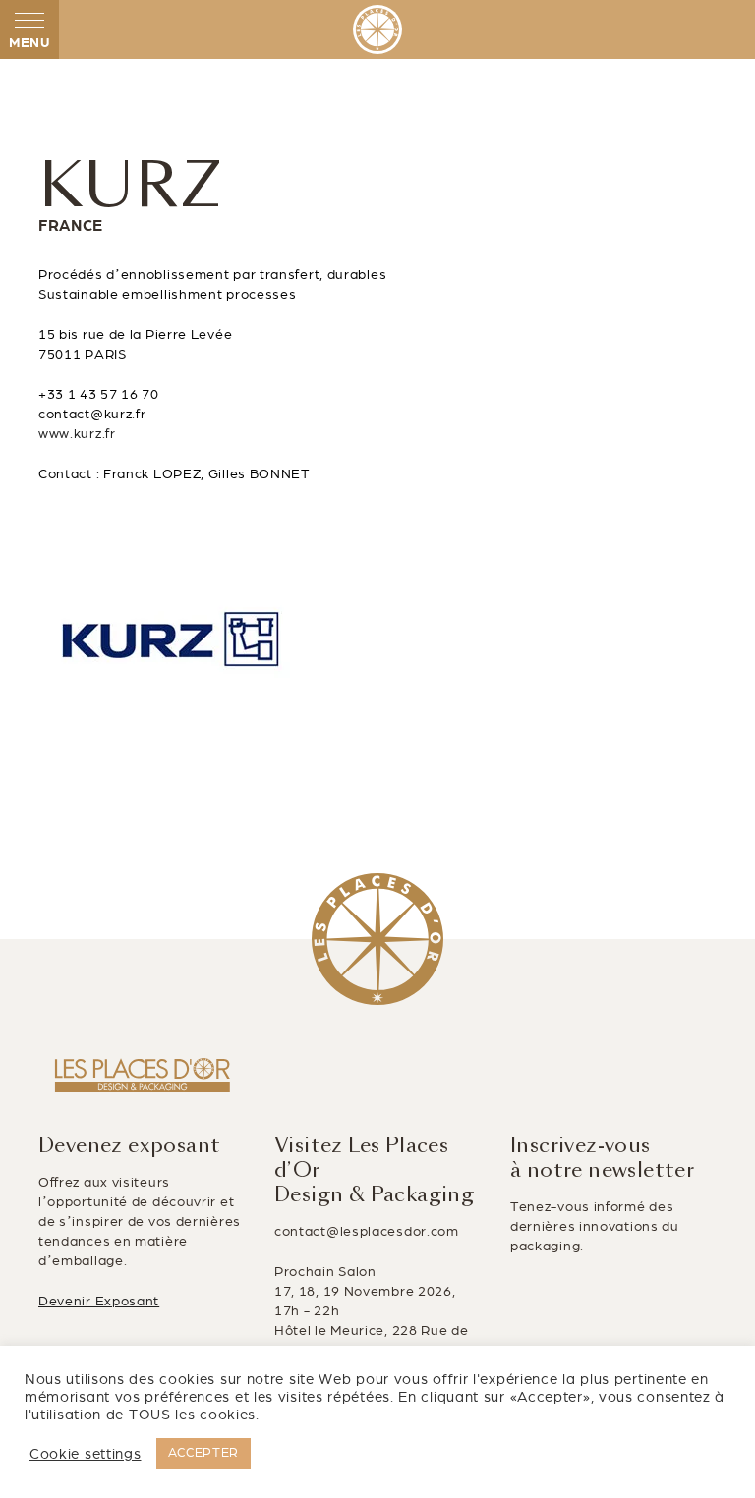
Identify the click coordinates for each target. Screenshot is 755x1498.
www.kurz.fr (77, 433)
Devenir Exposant (98, 1301)
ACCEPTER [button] (204, 1453)
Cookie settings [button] (85, 1454)
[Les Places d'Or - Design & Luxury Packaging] (377, 29)
